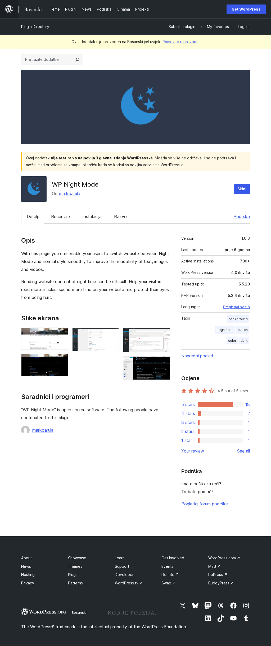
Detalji (33, 216)
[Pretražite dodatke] (77, 59)
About (26, 558)
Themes (75, 566)
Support (122, 566)
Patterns (75, 583)
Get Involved (172, 558)
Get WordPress (246, 9)
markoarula (69, 193)
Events (167, 566)
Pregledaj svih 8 (236, 307)
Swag (168, 583)
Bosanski (79, 612)
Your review (192, 451)
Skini (241, 189)
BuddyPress (221, 583)
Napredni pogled (197, 355)
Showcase (77, 558)
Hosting (28, 574)
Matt (214, 566)
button (243, 330)
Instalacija (92, 216)
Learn (120, 558)
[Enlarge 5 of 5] (162, 363)
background (238, 319)
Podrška (241, 216)
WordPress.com (224, 558)
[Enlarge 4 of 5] (162, 334)
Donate (170, 574)
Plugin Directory (35, 26)
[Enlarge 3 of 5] (111, 334)
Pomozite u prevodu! (181, 41)
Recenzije (60, 216)
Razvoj (121, 216)
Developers (125, 574)
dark (244, 341)
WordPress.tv (129, 583)
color (232, 341)
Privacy (27, 583)
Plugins (74, 574)
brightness (224, 330)
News (26, 566)
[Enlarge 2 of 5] (61, 361)
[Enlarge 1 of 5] (61, 334)
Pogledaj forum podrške (204, 503)
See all (243, 451)
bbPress (217, 574)
